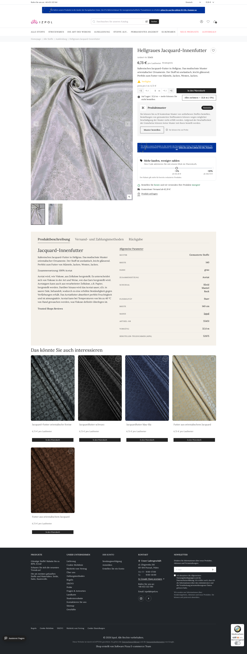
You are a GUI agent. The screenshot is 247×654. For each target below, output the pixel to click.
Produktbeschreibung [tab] (54, 239)
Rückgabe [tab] (136, 239)
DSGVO (70, 583)
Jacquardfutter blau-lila (138, 424)
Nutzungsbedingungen (186, 578)
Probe (69, 587)
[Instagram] (141, 598)
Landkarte (71, 594)
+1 (171, 90)
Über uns (71, 572)
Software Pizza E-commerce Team (132, 646)
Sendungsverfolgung (112, 561)
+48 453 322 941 (145, 586)
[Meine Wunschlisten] (208, 21)
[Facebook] (148, 598)
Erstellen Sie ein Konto (113, 568)
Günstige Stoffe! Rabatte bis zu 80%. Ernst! (45, 562)
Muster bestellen (152, 130)
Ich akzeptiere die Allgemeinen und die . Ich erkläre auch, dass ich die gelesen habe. (196, 581)
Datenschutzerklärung (185, 580)
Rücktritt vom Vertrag (77, 568)
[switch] (237, 643)
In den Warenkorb (196, 90)
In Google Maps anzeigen (150, 579)
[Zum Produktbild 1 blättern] (38, 214)
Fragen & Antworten (76, 591)
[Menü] (242, 625)
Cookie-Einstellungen (96, 628)
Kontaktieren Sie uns (76, 602)
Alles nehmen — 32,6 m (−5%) (199, 97)
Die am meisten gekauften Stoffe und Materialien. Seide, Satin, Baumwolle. (45, 576)
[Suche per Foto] (146, 21)
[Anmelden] (201, 21)
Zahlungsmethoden (76, 576)
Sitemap (70, 605)
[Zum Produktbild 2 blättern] (55, 214)
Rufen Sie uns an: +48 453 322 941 (44, 2)
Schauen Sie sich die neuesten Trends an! (45, 568)
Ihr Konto (108, 554)
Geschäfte (71, 609)
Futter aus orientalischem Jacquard (192, 424)
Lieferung (71, 561)
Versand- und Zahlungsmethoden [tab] (99, 239)
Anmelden (107, 565)
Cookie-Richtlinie (75, 565)
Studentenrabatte (75, 598)
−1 (140, 90)
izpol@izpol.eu (151, 591)
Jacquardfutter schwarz (91, 424)
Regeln (70, 579)
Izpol (206, 313)
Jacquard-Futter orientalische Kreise (51, 424)
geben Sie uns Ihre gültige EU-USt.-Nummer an (179, 10)
